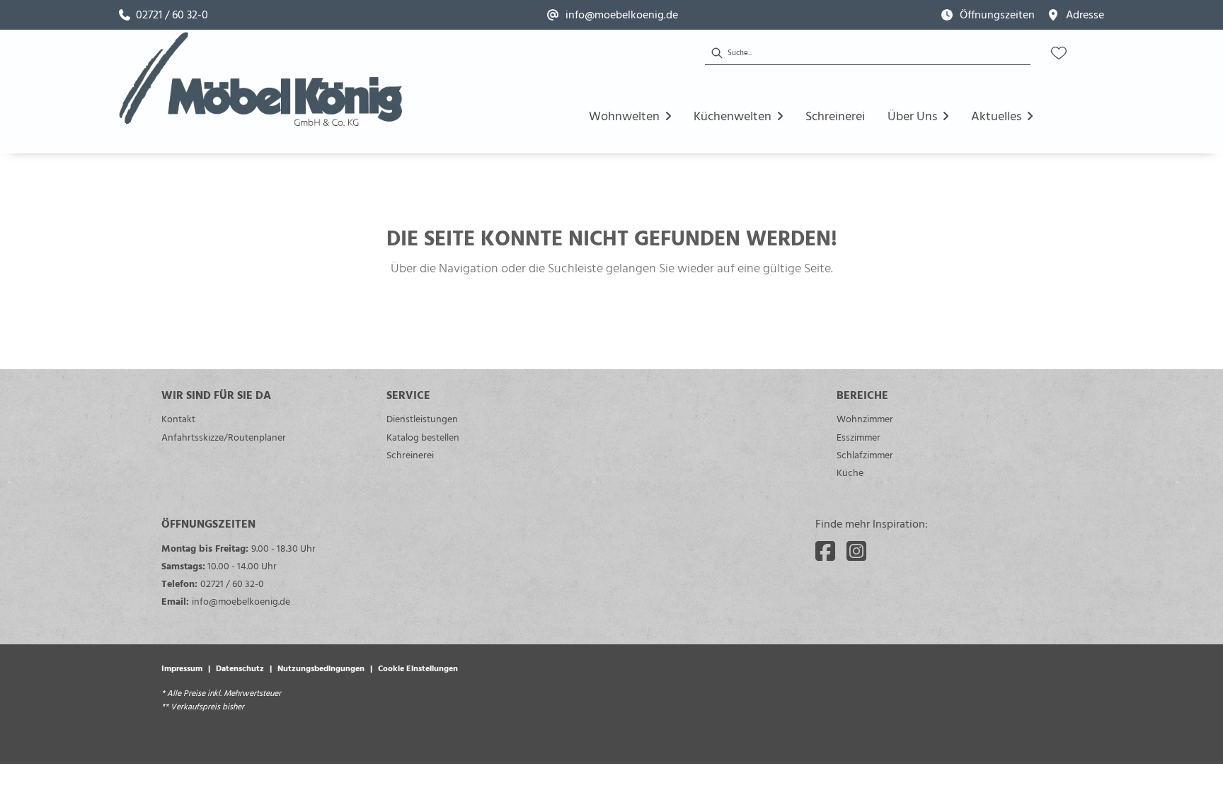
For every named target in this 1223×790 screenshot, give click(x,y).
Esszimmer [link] (858, 436)
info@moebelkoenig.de (241, 600)
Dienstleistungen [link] (422, 418)
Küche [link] (850, 472)
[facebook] (825, 551)
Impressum (181, 667)
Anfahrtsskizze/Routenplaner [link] (223, 436)
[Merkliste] (1058, 53)
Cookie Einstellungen (418, 667)
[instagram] (856, 551)
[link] (163, 15)
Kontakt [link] (178, 418)
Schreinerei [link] (410, 454)
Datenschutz (240, 667)
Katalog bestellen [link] (422, 436)
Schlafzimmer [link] (865, 454)
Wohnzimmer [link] (865, 418)
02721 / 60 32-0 (232, 583)
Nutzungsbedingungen (320, 667)
